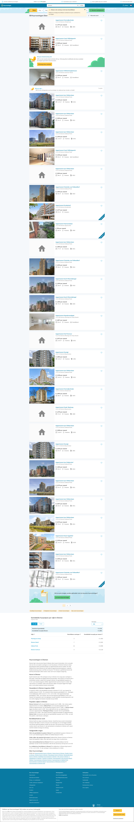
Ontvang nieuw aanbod (44, 64)
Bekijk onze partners (63, 815)
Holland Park (34, 646)
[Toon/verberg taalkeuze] (131, 5)
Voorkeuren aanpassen (118, 818)
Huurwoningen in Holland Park (60, 760)
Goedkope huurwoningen (35, 610)
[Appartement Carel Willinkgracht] (41, 44)
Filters (34, 10)
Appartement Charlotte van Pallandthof (68, 187)
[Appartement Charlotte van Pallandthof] (41, 193)
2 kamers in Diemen (47, 758)
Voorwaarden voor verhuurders (90, 775)
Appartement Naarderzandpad (65, 315)
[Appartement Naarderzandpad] (41, 321)
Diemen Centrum (35, 649)
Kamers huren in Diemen (41, 755)
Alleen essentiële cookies (119, 814)
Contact (31, 795)
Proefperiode (59, 792)
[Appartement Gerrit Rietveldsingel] (41, 285)
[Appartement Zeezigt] (41, 358)
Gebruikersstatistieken (34, 802)
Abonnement (32, 775)
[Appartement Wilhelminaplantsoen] (41, 77)
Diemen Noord (35, 642)
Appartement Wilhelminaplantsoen (66, 71)
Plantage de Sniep (36, 638)
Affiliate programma (33, 792)
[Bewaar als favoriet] (101, 20)
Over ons (31, 787)
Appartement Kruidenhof (63, 205)
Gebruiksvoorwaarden (34, 777)
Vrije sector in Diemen (62, 756)
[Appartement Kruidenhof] (41, 211)
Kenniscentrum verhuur (88, 785)
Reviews (58, 780)
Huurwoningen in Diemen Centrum (43, 760)
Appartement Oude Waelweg (64, 407)
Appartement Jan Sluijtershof (64, 462)
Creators (31, 790)
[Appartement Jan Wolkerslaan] (41, 101)
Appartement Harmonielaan (64, 224)
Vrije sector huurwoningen (77, 610)
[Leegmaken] (77, 5)
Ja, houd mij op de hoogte (62, 597)
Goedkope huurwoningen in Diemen (47, 756)
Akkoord (117, 810)
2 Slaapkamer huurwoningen (50, 610)
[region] (67, 814)
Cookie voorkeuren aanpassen (36, 782)
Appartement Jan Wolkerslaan (65, 95)
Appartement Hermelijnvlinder (65, 20)
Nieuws (57, 785)
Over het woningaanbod (61, 775)
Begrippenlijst (59, 782)
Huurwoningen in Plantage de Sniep (55, 761)
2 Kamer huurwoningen (64, 610)
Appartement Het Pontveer (64, 334)
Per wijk (34, 623)
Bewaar (98, 10)
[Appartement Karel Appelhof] (41, 542)
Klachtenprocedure (33, 797)
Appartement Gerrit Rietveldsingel (66, 279)
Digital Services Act (33, 800)
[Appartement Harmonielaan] (41, 230)
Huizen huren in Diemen (58, 753)
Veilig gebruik (32, 785)
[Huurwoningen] (6, 5)
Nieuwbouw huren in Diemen (55, 755)
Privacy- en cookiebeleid (34, 780)
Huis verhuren (86, 777)
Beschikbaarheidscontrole (61, 777)
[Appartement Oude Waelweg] (41, 413)
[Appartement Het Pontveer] (41, 340)
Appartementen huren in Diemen (43, 753)
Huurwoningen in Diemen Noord (37, 761)
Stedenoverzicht (59, 787)
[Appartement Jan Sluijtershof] (41, 468)
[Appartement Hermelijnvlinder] (41, 26)
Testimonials (85, 780)
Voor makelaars (86, 782)
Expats (57, 790)
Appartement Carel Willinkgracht (66, 38)
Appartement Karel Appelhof (64, 536)
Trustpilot (100, 88)
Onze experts (86, 787)
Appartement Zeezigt (62, 352)
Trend (41, 623)
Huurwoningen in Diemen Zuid (37, 763)
